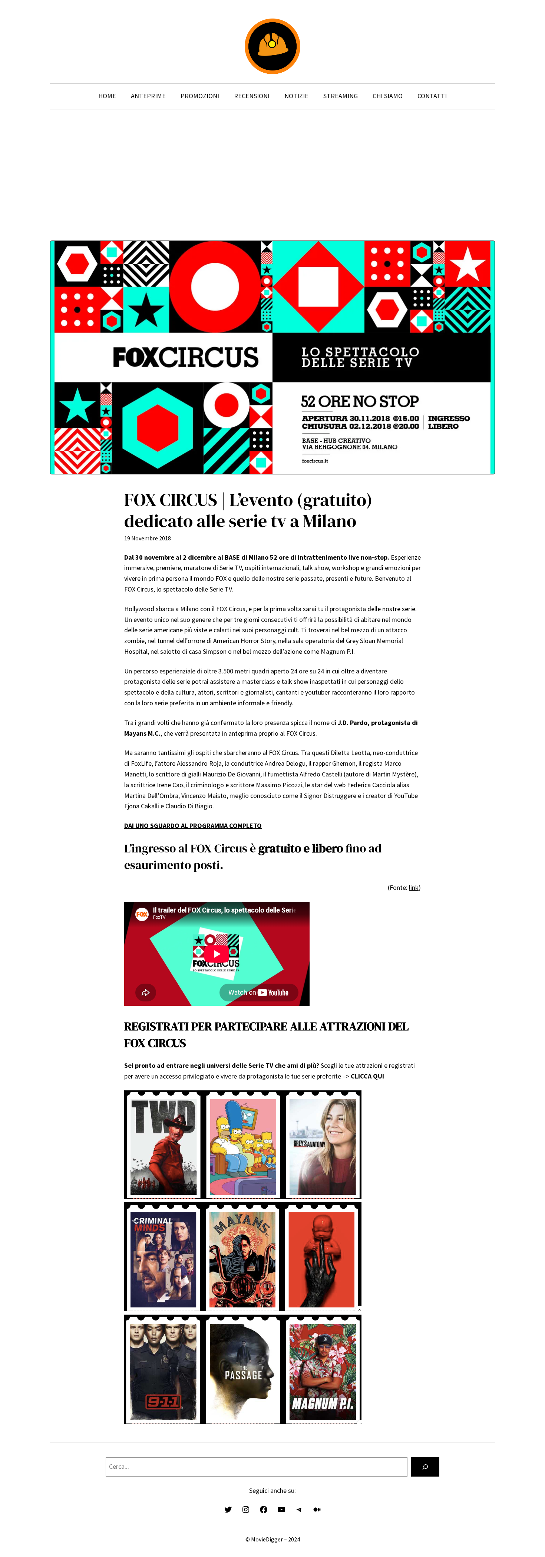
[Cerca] (425, 1467)
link (414, 887)
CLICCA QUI (367, 1076)
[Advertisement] (272, 189)
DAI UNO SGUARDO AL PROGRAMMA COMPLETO (193, 825)
